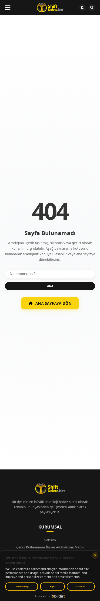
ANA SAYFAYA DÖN (53, 303)
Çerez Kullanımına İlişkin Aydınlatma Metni (50, 547)
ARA (50, 286)
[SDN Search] (91, 7)
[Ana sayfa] (50, 7)
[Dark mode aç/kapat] (82, 7)
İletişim (50, 540)
